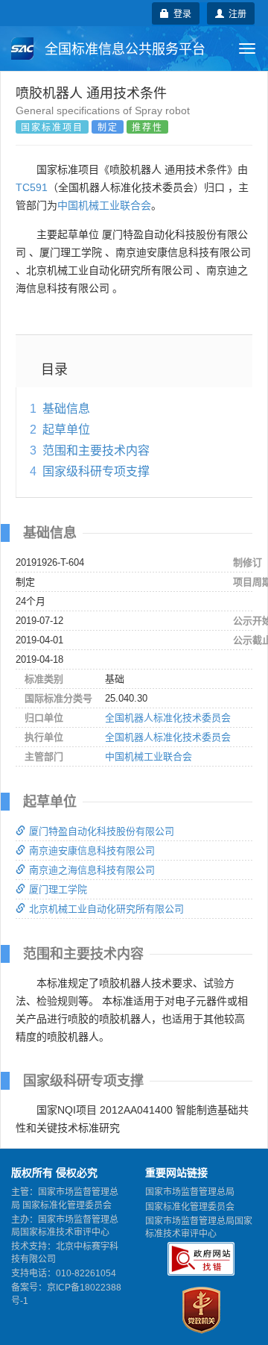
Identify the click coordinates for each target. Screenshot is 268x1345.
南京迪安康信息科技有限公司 (92, 850)
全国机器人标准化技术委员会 (168, 717)
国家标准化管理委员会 (189, 1207)
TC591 (32, 187)
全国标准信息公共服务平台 (123, 49)
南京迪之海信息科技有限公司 (92, 870)
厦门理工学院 (58, 889)
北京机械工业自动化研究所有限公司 (106, 908)
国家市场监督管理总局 (189, 1192)
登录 (180, 13)
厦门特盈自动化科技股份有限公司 (101, 831)
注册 (235, 13)
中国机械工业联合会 (104, 205)
